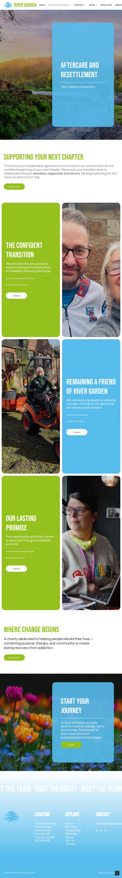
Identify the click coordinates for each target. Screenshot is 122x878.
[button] (96, 831)
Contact (70, 844)
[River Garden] (20, 5)
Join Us (69, 840)
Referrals (79, 5)
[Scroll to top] (117, 872)
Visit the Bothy (63, 789)
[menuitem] (42, 5)
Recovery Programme (58, 5)
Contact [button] (16, 295)
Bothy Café (106, 5)
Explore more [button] (14, 186)
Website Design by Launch (108, 873)
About (92, 5)
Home (42, 5)
